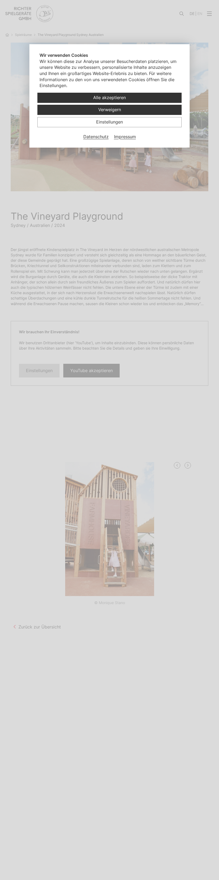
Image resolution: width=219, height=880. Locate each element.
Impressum (125, 136)
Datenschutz (96, 136)
